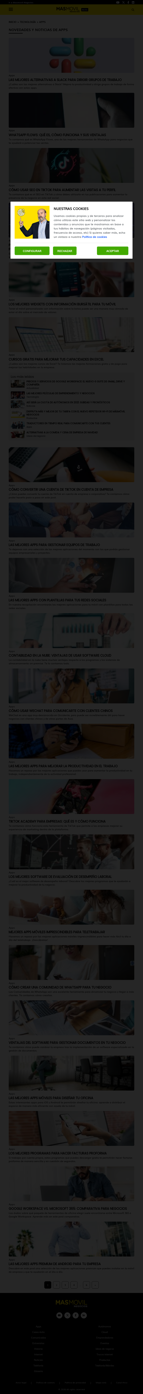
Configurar (32, 251)
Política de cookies (94, 237)
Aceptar (112, 251)
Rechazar (64, 251)
